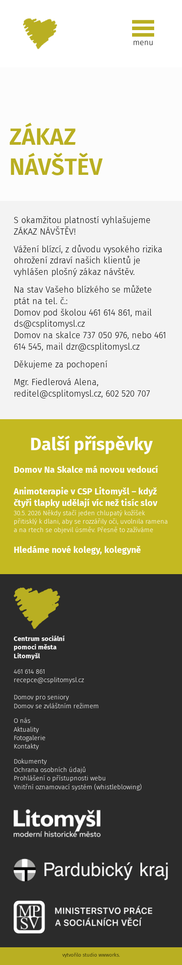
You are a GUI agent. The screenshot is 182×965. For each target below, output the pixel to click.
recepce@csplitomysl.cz (49, 680)
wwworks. (109, 955)
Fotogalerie (30, 738)
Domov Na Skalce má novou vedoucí (86, 470)
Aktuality (26, 729)
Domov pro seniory (41, 697)
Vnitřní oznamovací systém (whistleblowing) (78, 787)
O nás (22, 721)
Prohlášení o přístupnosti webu (60, 778)
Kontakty (26, 746)
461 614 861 (29, 672)
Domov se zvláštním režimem (56, 706)
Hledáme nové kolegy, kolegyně (77, 550)
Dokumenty (30, 761)
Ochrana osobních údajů (50, 770)
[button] (142, 33)
